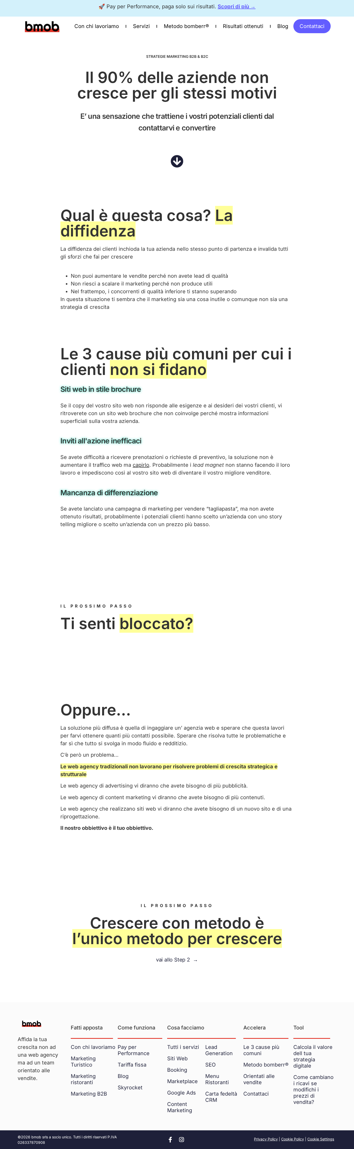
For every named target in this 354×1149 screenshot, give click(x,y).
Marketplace (182, 1081)
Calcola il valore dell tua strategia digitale (312, 1056)
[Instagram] (182, 1140)
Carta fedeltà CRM (221, 1097)
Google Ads (181, 1093)
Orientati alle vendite (259, 1079)
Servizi (141, 26)
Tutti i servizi (183, 1047)
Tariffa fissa (132, 1065)
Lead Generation (219, 1050)
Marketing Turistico (83, 1061)
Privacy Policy (266, 1139)
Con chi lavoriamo (96, 26)
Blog (282, 26)
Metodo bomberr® (186, 26)
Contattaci (256, 1094)
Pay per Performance (134, 1050)
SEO (210, 1065)
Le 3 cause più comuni (261, 1050)
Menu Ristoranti (217, 1079)
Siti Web (177, 1058)
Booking (177, 1070)
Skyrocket (130, 1087)
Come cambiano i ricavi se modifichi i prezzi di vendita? (313, 1089)
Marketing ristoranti (83, 1079)
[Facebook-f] (170, 1140)
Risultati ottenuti (243, 26)
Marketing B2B (89, 1094)
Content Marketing (179, 1107)
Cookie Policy (292, 1139)
